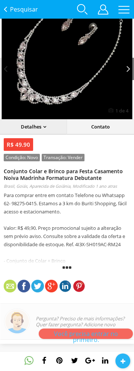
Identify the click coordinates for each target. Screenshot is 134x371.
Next (128, 69)
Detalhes (31, 126)
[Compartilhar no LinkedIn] (105, 360)
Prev (5, 69)
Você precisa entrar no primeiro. (86, 334)
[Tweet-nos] (75, 360)
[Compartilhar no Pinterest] (59, 360)
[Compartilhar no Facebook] (44, 360)
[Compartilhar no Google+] (90, 360)
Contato (100, 126)
